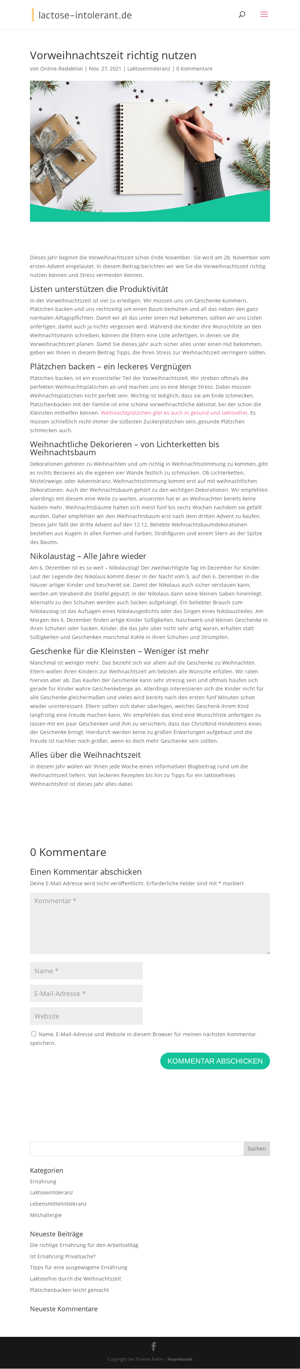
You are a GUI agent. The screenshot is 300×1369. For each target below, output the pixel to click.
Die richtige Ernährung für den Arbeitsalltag (84, 1244)
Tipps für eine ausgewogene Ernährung (78, 1267)
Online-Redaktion (61, 68)
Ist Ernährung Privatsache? (62, 1256)
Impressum (180, 1359)
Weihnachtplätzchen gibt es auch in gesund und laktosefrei (174, 412)
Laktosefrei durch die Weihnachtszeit (75, 1278)
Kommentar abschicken (215, 1061)
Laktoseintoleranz (148, 68)
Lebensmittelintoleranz (58, 1203)
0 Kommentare (194, 68)
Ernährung (43, 1181)
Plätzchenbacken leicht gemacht (69, 1289)
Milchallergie (46, 1215)
